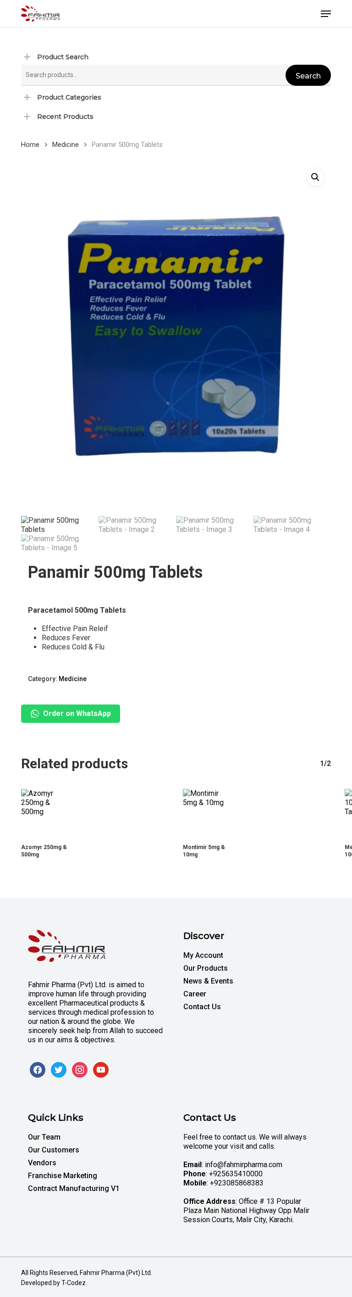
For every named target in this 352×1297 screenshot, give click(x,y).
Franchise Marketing (62, 1175)
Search (308, 76)
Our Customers (53, 1150)
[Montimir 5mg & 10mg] (206, 812)
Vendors (42, 1162)
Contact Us (202, 1006)
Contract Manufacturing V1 (74, 1188)
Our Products (205, 968)
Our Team (44, 1137)
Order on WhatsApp (77, 713)
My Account (203, 955)
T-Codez (73, 1282)
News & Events (208, 981)
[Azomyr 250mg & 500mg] (44, 812)
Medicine (65, 144)
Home (30, 144)
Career (194, 994)
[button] (326, 13)
